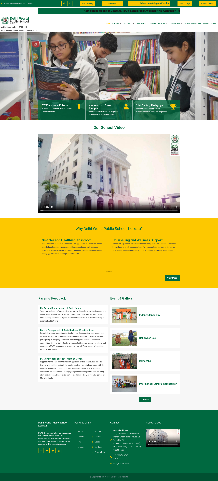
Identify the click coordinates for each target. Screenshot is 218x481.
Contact (206, 23)
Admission (128, 23)
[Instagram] (70, 3)
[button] (107, 272)
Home (108, 23)
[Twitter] (53, 450)
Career (213, 23)
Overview (115, 23)
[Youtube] (47, 450)
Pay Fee (153, 23)
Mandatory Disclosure (193, 23)
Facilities (161, 23)
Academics (141, 23)
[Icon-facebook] (64, 3)
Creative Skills (175, 23)
